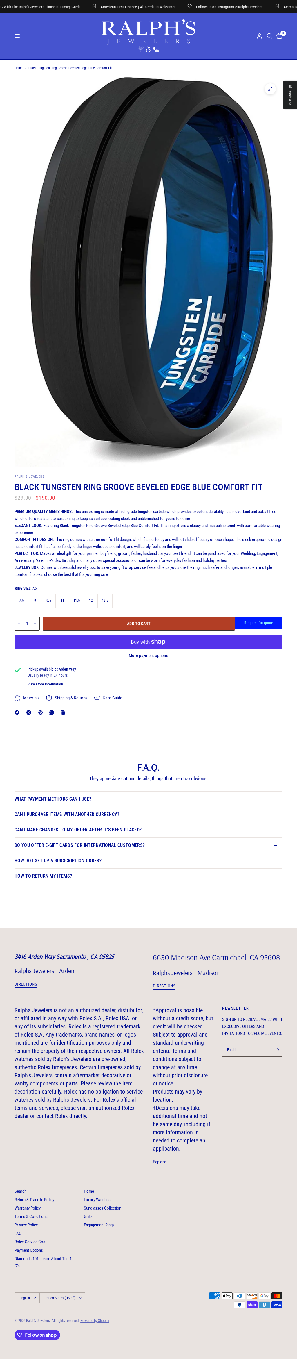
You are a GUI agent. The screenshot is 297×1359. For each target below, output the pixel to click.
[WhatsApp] (52, 712)
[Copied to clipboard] (63, 712)
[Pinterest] (41, 712)
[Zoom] (270, 88)
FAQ (18, 1233)
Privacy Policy (26, 1225)
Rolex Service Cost (30, 1241)
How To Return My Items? (43, 876)
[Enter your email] (276, 1050)
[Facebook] (18, 712)
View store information (45, 684)
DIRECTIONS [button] (26, 984)
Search (20, 1191)
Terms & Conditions (31, 1216)
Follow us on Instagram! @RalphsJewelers (199, 7)
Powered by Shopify (94, 1320)
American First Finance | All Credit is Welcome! (107, 7)
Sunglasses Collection (102, 1208)
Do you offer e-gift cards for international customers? (80, 845)
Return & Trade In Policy (34, 1199)
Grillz (88, 1216)
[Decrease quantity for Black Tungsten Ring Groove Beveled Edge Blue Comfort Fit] (19, 623)
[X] (29, 712)
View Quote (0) (290, 95)
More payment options (148, 655)
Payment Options (29, 1250)
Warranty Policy (28, 1208)
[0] (278, 36)
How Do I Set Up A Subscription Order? (58, 860)
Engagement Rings (99, 1225)
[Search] (269, 36)
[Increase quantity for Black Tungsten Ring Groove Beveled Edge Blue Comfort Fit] (35, 623)
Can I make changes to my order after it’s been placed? (78, 830)
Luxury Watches (97, 1199)
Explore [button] (159, 1162)
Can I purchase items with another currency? (67, 814)
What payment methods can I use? (53, 799)
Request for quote (258, 622)
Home (19, 68)
